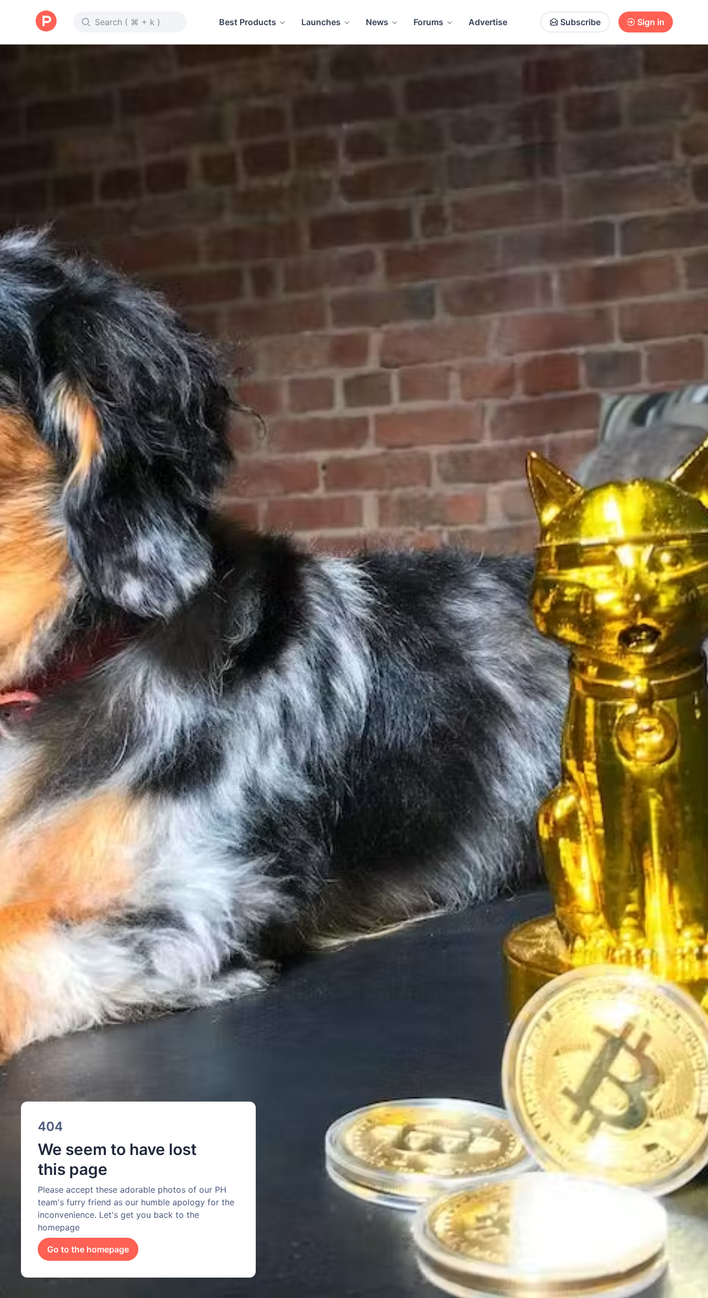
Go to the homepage (88, 1249)
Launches (321, 22)
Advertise (488, 22)
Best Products (247, 22)
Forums (428, 22)
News (377, 22)
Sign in (651, 22)
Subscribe (580, 22)
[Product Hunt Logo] (46, 21)
